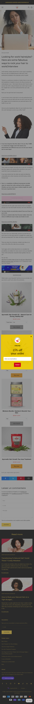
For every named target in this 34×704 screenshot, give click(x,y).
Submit (17, 365)
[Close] (31, 336)
